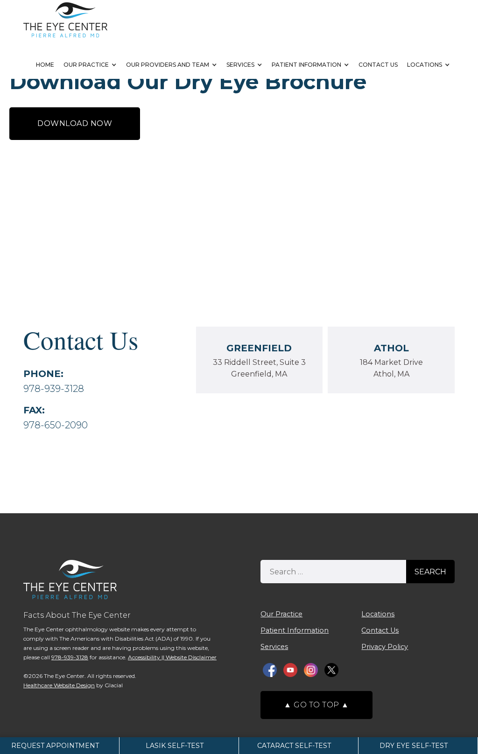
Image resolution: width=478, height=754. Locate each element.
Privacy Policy (384, 646)
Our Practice (86, 64)
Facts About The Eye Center (77, 615)
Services (240, 64)
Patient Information (306, 64)
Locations (424, 64)
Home (45, 64)
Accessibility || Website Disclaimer (172, 657)
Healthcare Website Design (59, 685)
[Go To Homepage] (65, 19)
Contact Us (378, 64)
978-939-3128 (53, 388)
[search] (333, 571)
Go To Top (316, 704)
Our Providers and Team (167, 64)
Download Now (74, 123)
